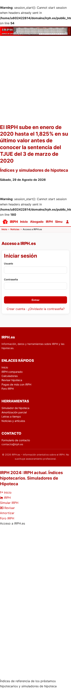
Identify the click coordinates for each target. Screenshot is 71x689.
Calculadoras (10, 376)
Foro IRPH (8, 388)
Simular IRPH (9, 503)
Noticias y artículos (13, 420)
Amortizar (7, 513)
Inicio (24, 221)
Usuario (8, 263)
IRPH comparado (12, 371)
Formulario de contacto (16, 440)
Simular (60, 221)
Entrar (35, 299)
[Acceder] (67, 221)
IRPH (49, 221)
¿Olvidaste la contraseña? (46, 309)
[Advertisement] (35, 86)
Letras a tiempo (11, 416)
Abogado (37, 221)
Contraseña (11, 279)
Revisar (9, 508)
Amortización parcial (14, 412)
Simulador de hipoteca (15, 408)
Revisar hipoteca (12, 380)
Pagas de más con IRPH (16, 384)
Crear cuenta (16, 309)
